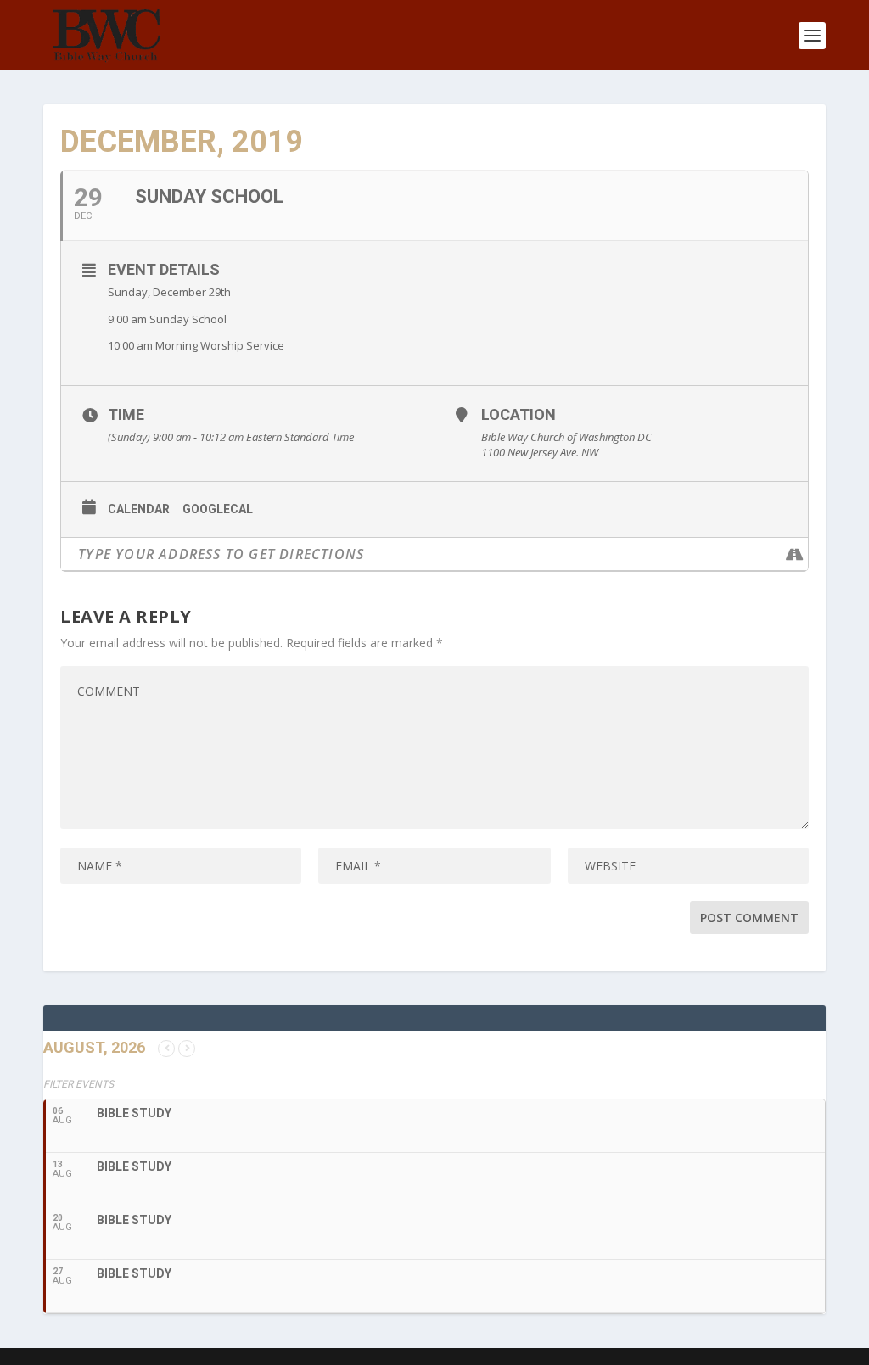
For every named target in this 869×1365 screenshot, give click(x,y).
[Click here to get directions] (795, 554)
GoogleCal (217, 509)
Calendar (139, 509)
